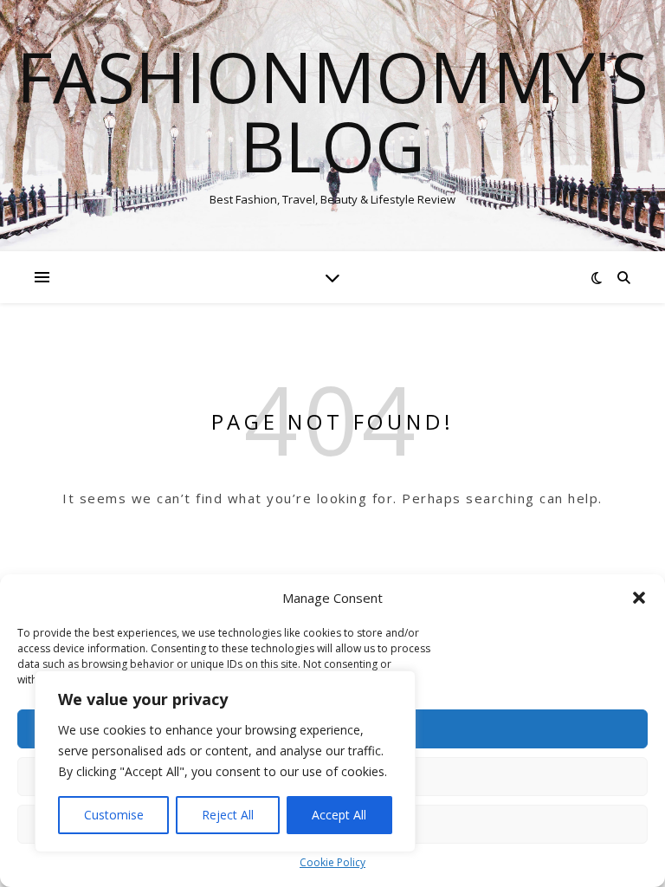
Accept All (339, 814)
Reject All (228, 814)
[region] (225, 761)
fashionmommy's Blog (332, 111)
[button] (639, 597)
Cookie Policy (332, 862)
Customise (114, 814)
